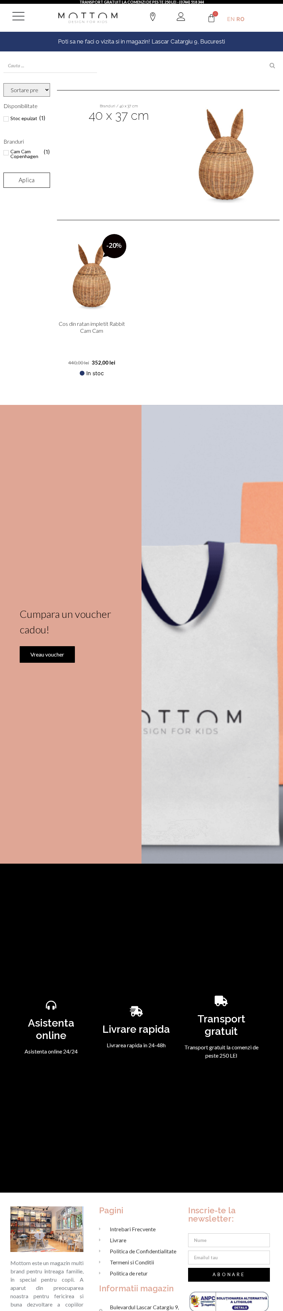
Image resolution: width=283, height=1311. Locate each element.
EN (231, 19)
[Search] (272, 65)
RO (240, 19)
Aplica (27, 180)
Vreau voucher (47, 654)
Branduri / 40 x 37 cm (119, 106)
